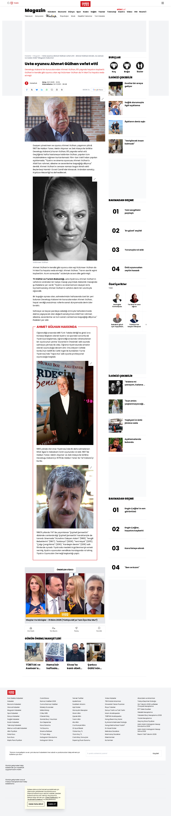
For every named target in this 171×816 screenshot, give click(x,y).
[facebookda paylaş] (27, 90)
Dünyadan (39, 16)
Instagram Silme (46, 740)
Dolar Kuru (11, 734)
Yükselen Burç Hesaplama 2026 (150, 715)
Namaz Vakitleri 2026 (48, 701)
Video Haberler (110, 698)
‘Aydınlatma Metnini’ (35, 799)
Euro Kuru (10, 737)
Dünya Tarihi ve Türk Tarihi (115, 710)
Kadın (86, 12)
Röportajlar (64, 16)
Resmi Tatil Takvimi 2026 (147, 734)
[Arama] (8, 3)
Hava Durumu (45, 725)
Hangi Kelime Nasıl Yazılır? (115, 725)
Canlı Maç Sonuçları (80, 737)
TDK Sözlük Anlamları (113, 701)
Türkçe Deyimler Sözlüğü (147, 701)
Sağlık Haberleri (13, 719)
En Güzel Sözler (110, 728)
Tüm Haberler (100, 16)
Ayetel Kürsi (76, 701)
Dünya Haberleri (13, 716)
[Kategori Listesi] (163, 3)
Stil (135, 12)
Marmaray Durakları (112, 734)
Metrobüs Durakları (112, 731)
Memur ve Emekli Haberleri (17, 728)
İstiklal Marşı (44, 710)
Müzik (73, 16)
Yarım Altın (76, 719)
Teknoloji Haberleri (14, 725)
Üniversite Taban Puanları (114, 704)
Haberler (28, 56)
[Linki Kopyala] (62, 90)
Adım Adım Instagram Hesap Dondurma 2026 (149, 725)
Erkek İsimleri (109, 737)
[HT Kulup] (52, 16)
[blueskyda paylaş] (37, 90)
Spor (78, 12)
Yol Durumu (44, 728)
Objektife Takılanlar (85, 16)
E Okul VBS (44, 713)
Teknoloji (111, 12)
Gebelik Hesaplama (145, 712)
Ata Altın (75, 722)
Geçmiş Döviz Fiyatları (146, 721)
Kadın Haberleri (13, 722)
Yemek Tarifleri (77, 698)
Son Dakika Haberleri (15, 698)
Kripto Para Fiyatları (14, 740)
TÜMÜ (111, 288)
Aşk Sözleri (76, 707)
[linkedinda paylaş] (42, 90)
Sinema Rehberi (46, 731)
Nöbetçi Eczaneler (46, 707)
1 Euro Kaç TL (77, 734)
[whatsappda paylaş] (47, 90)
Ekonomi (62, 12)
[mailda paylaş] (52, 90)
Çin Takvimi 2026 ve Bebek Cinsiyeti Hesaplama (148, 705)
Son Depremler (45, 722)
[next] (104, 657)
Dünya (71, 12)
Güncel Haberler (13, 707)
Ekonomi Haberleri (14, 704)
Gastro (121, 12)
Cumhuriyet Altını (79, 725)
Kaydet (156, 753)
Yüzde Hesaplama (145, 718)
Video (129, 12)
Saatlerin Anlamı (78, 704)
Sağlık (94, 12)
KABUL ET (52, 804)
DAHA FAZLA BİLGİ (36, 804)
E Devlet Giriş (44, 716)
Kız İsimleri (109, 740)
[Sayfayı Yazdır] (57, 90)
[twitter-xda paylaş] (32, 90)
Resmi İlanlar (145, 12)
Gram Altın (76, 713)
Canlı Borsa (44, 698)
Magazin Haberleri (14, 710)
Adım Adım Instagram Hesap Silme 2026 (149, 730)
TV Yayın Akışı (45, 734)
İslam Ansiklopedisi (112, 713)
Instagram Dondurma (48, 737)
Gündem (52, 12)
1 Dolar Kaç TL (77, 731)
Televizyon (29, 16)
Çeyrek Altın (76, 716)
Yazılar (102, 12)
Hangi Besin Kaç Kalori (113, 719)
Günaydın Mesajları (80, 710)
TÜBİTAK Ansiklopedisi (113, 716)
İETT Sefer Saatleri (144, 709)
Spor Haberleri (12, 713)
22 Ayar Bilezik (77, 728)
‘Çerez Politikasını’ (51, 797)
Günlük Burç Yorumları (48, 719)
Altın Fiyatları (12, 731)
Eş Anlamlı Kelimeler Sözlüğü (116, 722)
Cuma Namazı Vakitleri (49, 704)
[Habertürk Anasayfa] (85, 3)
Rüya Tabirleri (110, 707)
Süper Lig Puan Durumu (81, 740)
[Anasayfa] (11, 692)
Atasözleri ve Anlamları (146, 698)
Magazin (35, 10)
